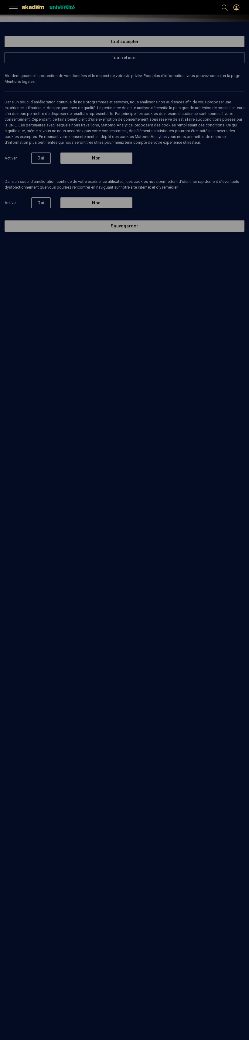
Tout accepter (124, 41)
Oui (40, 158)
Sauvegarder (124, 225)
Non (96, 158)
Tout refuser (125, 57)
